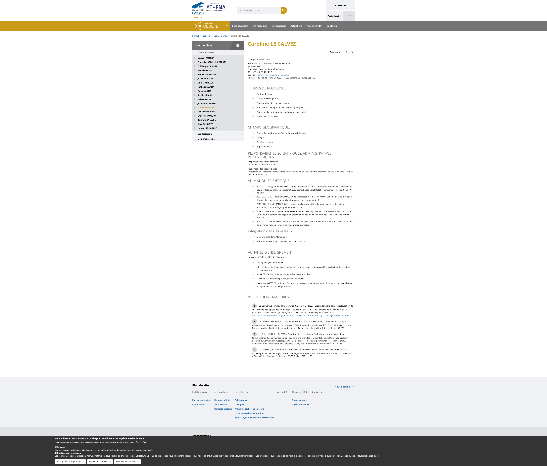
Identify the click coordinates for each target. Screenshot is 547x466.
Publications (241, 400)
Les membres (259, 25)
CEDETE (206, 35)
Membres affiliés (206, 52)
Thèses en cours (299, 400)
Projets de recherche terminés (249, 413)
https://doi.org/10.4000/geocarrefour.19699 (328, 315)
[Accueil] (198, 8)
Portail (195, 35)
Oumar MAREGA (206, 83)
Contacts (332, 25)
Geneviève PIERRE (206, 112)
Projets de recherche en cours (249, 408)
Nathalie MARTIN (206, 87)
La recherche (279, 25)
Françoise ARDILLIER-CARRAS (212, 62)
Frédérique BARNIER (208, 66)
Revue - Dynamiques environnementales (254, 417)
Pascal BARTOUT (206, 70)
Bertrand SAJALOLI (207, 120)
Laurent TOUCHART (207, 128)
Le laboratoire (240, 25)
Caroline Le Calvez (206, 108)
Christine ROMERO (207, 116)
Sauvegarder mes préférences (70, 461)
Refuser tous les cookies (100, 461)
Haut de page (342, 386)
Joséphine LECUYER (207, 103)
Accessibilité (340, 5)
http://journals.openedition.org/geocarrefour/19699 (276, 315)
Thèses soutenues (300, 404)
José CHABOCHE (205, 79)
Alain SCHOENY (205, 124)
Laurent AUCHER (206, 58)
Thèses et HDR (314, 25)
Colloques (239, 404)
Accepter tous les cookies (127, 461)
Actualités (296, 25)
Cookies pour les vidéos (69, 452)
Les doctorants (205, 133)
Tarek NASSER (204, 91)
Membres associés (207, 138)
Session (61, 447)
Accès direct (333, 16)
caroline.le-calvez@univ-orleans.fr (274, 75)
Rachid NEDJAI (205, 95)
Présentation (198, 404)
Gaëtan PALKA (205, 99)
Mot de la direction (201, 400)
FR (348, 15)
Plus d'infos (140, 442)
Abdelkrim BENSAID (207, 75)
